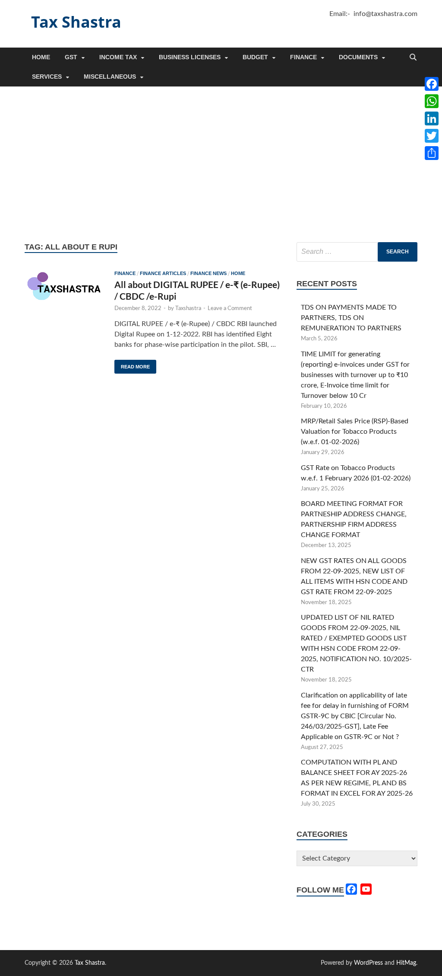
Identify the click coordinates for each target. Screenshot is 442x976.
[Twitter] (431, 135)
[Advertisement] (221, 164)
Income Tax (118, 57)
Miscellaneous (110, 76)
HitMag (406, 963)
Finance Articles (163, 273)
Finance (303, 57)
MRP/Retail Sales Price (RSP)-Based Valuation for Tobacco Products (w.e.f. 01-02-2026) (354, 431)
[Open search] (413, 58)
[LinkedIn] (431, 118)
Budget (255, 57)
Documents (358, 57)
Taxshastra (188, 308)
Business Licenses (190, 57)
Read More (132, 364)
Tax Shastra (76, 21)
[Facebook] (431, 84)
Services (47, 76)
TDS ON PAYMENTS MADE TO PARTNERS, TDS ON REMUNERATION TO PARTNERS (351, 318)
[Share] (431, 153)
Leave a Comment (230, 308)
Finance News (208, 273)
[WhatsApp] (431, 101)
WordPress (368, 963)
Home (41, 57)
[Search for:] (357, 252)
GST (71, 57)
